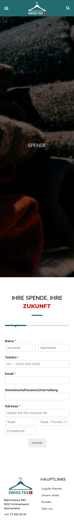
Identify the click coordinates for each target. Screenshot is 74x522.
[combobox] (9, 364)
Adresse (13, 406)
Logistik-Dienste (51, 489)
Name (10, 341)
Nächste (37, 443)
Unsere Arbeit (50, 495)
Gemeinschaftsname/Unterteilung (31, 390)
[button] (6, 8)
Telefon (12, 357)
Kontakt (46, 502)
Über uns (47, 509)
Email (10, 374)
